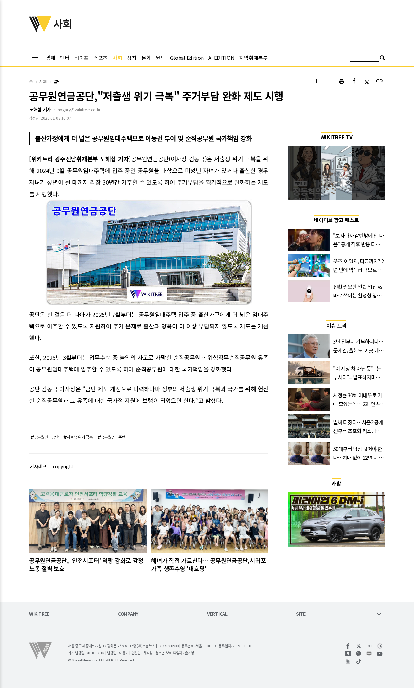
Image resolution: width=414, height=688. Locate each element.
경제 (50, 57)
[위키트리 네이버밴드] (348, 661)
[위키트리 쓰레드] (380, 646)
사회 (117, 57)
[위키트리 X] (359, 646)
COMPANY (128, 614)
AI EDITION (221, 57)
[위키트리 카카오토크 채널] (359, 654)
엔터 (64, 57)
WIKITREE (39, 614)
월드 (160, 57)
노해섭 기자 (40, 109)
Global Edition (187, 57)
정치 (131, 57)
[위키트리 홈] (40, 30)
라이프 (81, 57)
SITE (301, 614)
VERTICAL (217, 614)
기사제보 (38, 466)
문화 (146, 57)
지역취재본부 (253, 57)
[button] (316, 81)
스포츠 (100, 57)
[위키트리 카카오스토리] (348, 654)
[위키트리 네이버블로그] (369, 654)
